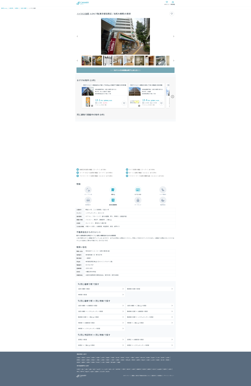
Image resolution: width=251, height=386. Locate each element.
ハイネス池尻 (83, 13)
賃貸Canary (4, 8)
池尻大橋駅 (23, 8)
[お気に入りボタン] (171, 13)
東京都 (11, 8)
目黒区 (17, 8)
